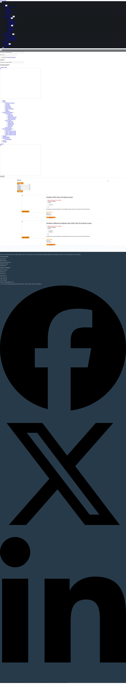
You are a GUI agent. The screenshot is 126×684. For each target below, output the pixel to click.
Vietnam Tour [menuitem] (11, 28)
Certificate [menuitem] (7, 15)
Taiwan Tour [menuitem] (10, 26)
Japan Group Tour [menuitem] (11, 24)
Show (20, 191)
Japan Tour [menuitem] (10, 31)
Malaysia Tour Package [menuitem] (7, 34)
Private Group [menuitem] (8, 25)
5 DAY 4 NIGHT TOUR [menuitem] (10, 40)
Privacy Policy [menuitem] (8, 11)
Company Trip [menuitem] (6, 44)
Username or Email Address (6, 52)
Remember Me (5, 57)
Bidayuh (49, 228)
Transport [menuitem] (5, 41)
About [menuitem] (4, 5)
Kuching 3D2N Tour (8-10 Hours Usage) (59, 197)
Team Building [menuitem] (8, 45)
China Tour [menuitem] (10, 19)
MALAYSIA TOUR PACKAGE (5, 262)
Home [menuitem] (4, 4)
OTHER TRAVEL (3, 265)
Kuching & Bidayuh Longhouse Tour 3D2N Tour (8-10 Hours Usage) (69, 223)
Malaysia (51, 204)
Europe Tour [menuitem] (10, 20)
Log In (2, 59)
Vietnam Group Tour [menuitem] (12, 21)
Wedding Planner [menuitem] (6, 42)
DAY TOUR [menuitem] (8, 35)
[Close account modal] (1, 50)
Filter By (20, 183)
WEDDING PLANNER (4, 264)
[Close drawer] (1, 2)
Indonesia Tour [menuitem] (11, 29)
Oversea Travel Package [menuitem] (8, 16)
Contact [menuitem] (4, 46)
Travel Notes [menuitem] (8, 10)
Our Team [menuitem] (7, 8)
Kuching (49, 202)
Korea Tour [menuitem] (10, 30)
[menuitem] (6, 5)
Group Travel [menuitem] (8, 18)
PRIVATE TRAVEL (3, 260)
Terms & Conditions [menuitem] (9, 12)
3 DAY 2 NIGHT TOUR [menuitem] (10, 37)
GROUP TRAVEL (3, 258)
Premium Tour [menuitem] (8, 32)
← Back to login (3, 67)
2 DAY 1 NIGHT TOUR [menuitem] (10, 36)
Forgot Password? (11, 57)
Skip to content (3, 0)
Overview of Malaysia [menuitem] (10, 6)
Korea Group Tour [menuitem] (12, 23)
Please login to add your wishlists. (54, 200)
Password (2, 54)
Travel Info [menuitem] (7, 9)
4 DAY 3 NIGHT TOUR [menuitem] (10, 39)
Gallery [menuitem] (6, 14)
